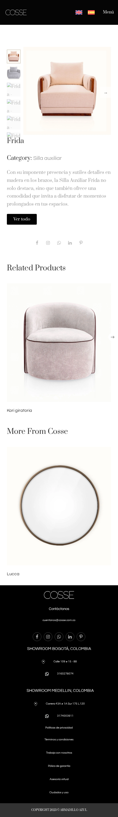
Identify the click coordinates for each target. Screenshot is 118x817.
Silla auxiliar (47, 158)
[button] (112, 337)
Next (105, 92)
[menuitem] (79, 12)
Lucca (13, 574)
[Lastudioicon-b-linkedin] (70, 636)
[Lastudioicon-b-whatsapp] (59, 242)
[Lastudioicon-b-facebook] (37, 242)
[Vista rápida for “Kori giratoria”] (59, 343)
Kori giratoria (19, 410)
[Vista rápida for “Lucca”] (59, 506)
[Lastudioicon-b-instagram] (48, 242)
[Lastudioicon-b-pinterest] (81, 242)
